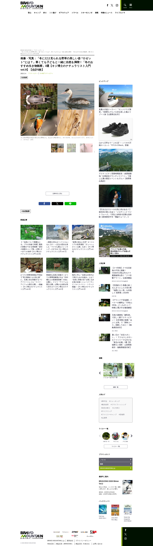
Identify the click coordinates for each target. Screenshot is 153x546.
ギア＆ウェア (64, 13)
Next (91, 112)
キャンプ (37, 13)
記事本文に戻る (57, 193)
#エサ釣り (116, 408)
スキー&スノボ (86, 13)
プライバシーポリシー (83, 541)
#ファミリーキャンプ (109, 414)
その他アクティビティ (46, 73)
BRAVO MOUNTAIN (25, 50)
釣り (45, 13)
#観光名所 (105, 404)
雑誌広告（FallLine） (83, 544)
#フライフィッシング (118, 404)
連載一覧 (115, 387)
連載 (96, 13)
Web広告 (50, 544)
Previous (24, 112)
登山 (29, 13)
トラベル (75, 13)
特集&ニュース (106, 13)
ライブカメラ (120, 13)
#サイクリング (106, 411)
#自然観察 (24, 77)
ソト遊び (52, 13)
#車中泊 (104, 401)
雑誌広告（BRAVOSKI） (64, 544)
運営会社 (70, 541)
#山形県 (104, 418)
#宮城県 (122, 414)
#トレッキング (114, 401)
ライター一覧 (116, 446)
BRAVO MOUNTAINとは (56, 541)
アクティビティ (38, 50)
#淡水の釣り (105, 408)
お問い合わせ (97, 544)
